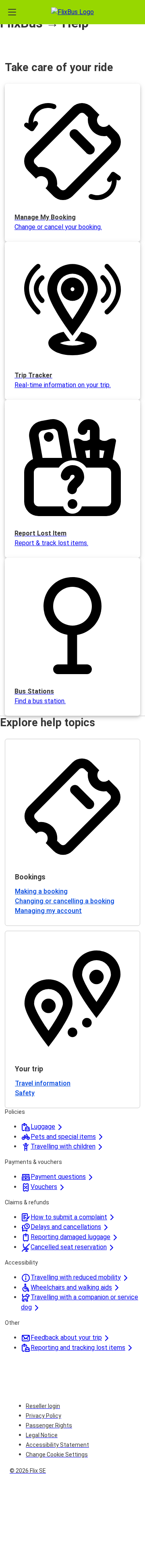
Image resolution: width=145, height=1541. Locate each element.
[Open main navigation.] (12, 12)
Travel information (42, 1083)
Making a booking (41, 891)
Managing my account (48, 911)
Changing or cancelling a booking (64, 901)
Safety (25, 1093)
